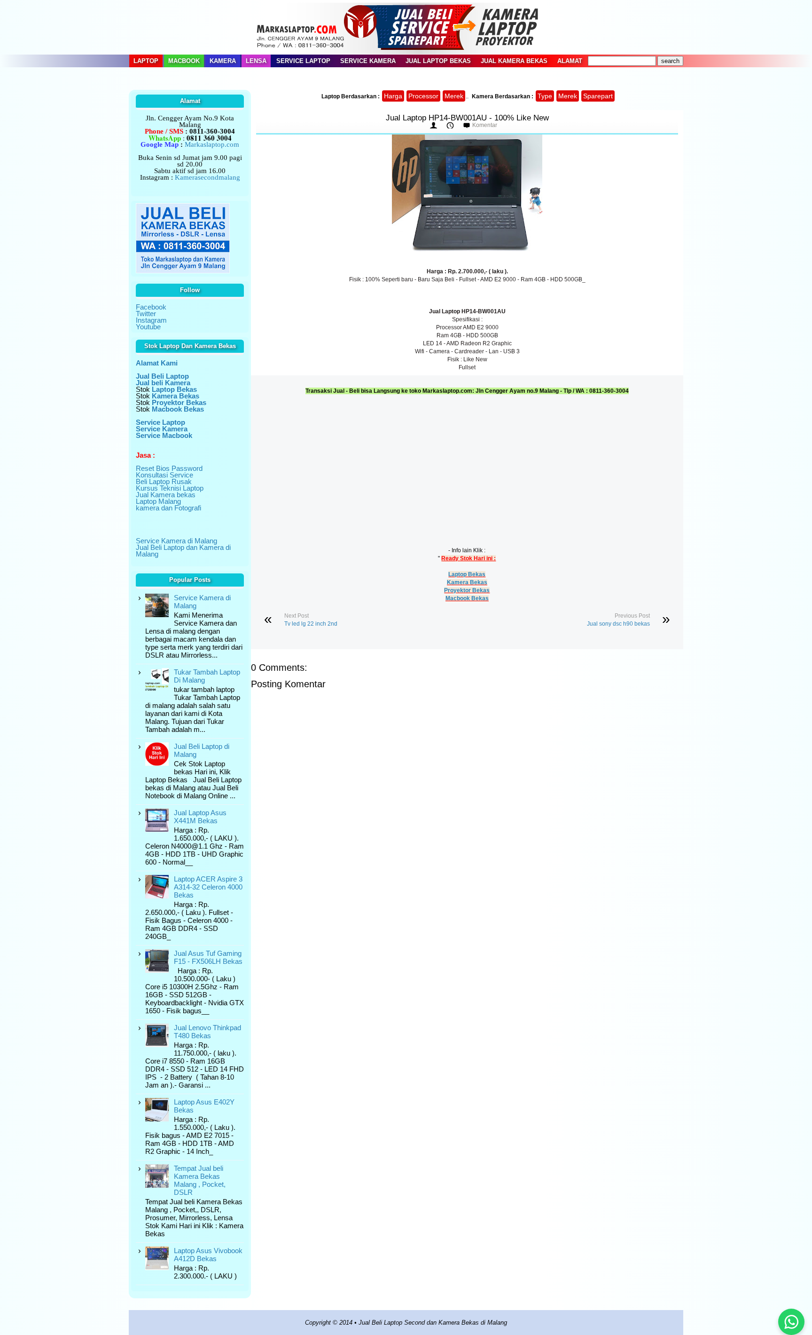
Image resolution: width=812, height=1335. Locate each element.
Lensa (256, 60)
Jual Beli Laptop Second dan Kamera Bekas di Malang (433, 1322)
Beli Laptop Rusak (164, 481)
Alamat (569, 60)
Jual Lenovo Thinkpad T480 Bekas (207, 1032)
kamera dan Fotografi (168, 508)
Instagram (151, 320)
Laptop (145, 60)
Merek (454, 96)
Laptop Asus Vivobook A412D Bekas (208, 1255)
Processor (423, 96)
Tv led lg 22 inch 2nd (310, 623)
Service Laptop (303, 60)
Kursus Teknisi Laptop (169, 488)
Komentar (484, 125)
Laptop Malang (158, 501)
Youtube (148, 327)
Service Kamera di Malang (176, 541)
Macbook (184, 60)
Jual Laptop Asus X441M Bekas (200, 817)
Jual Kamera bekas (165, 495)
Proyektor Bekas (467, 590)
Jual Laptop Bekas (438, 60)
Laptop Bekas (466, 574)
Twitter (146, 314)
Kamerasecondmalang (207, 177)
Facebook (151, 307)
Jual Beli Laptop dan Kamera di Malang (183, 550)
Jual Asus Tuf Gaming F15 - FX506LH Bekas (208, 957)
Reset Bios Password (169, 468)
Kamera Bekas (467, 582)
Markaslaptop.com (212, 144)
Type (545, 96)
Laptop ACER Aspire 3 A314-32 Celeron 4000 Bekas (208, 887)
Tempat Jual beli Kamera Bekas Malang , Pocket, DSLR (200, 1180)
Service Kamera (368, 60)
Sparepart (598, 96)
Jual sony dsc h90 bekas (618, 623)
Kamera (223, 60)
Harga (393, 96)
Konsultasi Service (164, 475)
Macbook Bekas (467, 598)
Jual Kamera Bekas (514, 60)
